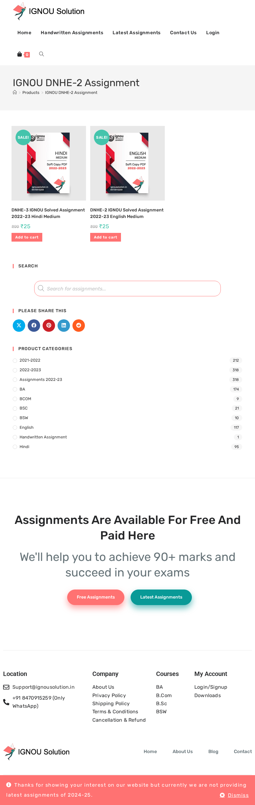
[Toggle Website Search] (42, 54)
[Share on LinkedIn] (64, 325)
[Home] (15, 92)
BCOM (25, 398)
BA (22, 389)
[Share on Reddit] (78, 325)
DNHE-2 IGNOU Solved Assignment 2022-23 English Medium (127, 213)
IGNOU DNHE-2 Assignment (71, 92)
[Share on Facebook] (34, 325)
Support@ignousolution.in (43, 687)
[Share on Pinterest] (49, 325)
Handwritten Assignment (43, 437)
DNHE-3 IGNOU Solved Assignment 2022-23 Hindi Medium (48, 213)
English (27, 427)
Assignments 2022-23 (41, 379)
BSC (24, 408)
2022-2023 (30, 370)
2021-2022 (30, 360)
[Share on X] (19, 325)
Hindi (24, 446)
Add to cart (27, 237)
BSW (24, 417)
